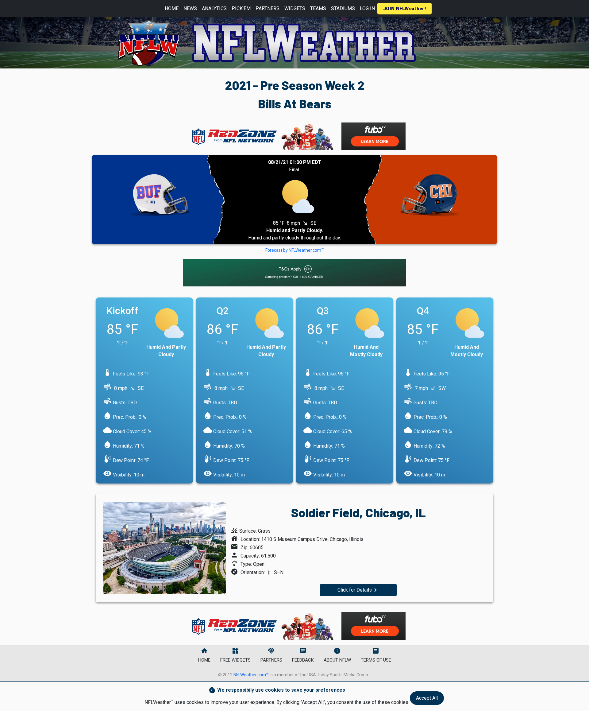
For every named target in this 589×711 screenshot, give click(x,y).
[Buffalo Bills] (159, 199)
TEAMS (318, 8)
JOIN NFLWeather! (404, 8)
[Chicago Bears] (429, 199)
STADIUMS (343, 8)
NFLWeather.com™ (251, 674)
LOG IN (367, 8)
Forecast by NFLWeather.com (294, 250)
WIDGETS (294, 8)
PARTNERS (267, 8)
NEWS (190, 8)
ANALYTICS (214, 8)
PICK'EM (241, 8)
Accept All (427, 698)
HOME (172, 8)
